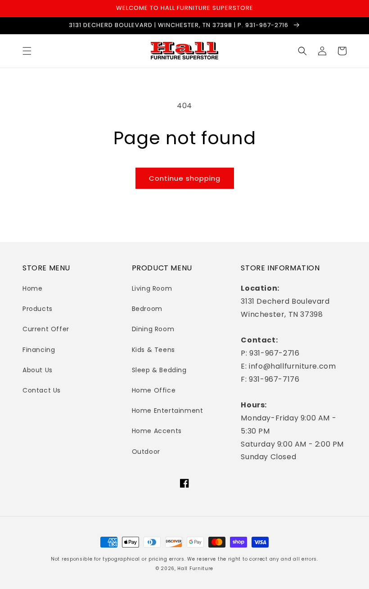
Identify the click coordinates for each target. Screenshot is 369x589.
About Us (37, 369)
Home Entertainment (167, 410)
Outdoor (146, 451)
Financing (38, 349)
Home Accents (157, 430)
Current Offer (45, 328)
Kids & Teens (153, 349)
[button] (27, 51)
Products (37, 308)
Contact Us (41, 390)
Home (32, 288)
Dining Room (153, 328)
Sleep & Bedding (159, 369)
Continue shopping (184, 178)
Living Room (152, 288)
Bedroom (147, 308)
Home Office (154, 390)
